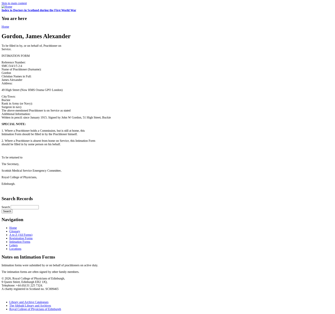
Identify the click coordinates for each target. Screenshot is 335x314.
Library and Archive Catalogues (28, 302)
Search (6, 207)
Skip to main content (14, 3)
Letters (13, 245)
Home (5, 26)
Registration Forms (21, 238)
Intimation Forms (19, 241)
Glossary (14, 231)
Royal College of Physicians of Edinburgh (35, 309)
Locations (15, 248)
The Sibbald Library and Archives (30, 305)
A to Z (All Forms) (20, 234)
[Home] (7, 6)
